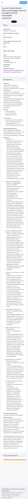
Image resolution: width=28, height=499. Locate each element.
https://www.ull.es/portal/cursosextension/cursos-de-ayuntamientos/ (13, 71)
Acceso (24, 2)
